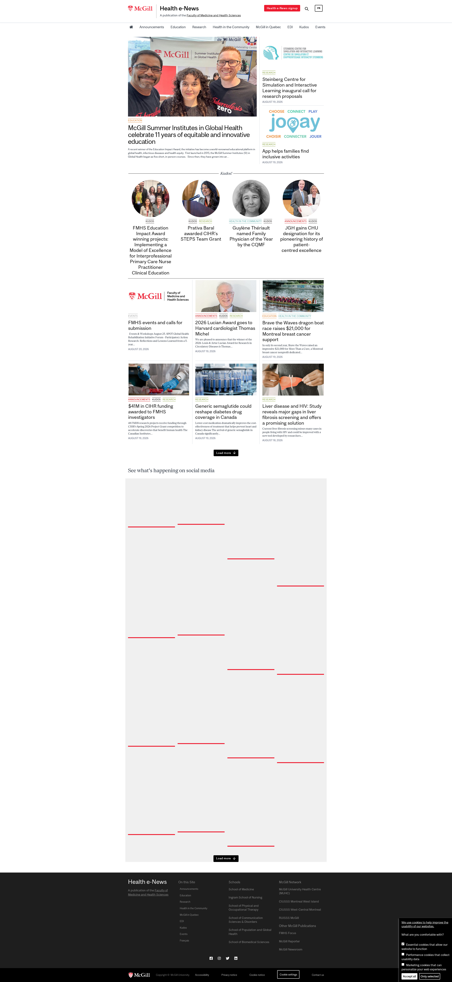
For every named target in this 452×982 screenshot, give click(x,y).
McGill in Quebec (268, 27)
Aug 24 (184, 857)
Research (199, 27)
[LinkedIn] (235, 958)
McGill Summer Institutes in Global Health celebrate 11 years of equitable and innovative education (188, 134)
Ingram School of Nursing (245, 897)
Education (178, 27)
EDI (290, 27)
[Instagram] (219, 958)
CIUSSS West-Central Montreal (300, 909)
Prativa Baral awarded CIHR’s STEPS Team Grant (201, 233)
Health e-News (179, 8)
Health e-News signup (282, 8)
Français (184, 940)
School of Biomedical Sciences (249, 942)
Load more (223, 452)
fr (318, 8)
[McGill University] (142, 9)
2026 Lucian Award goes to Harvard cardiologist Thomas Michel (225, 328)
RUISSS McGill (289, 918)
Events (320, 27)
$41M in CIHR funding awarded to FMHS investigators (150, 411)
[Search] (307, 9)
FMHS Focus (287, 933)
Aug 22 (134, 860)
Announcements (151, 27)
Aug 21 (234, 871)
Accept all (409, 976)
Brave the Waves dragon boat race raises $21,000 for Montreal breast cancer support (293, 331)
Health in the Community (231, 27)
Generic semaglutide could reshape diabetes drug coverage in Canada (223, 411)
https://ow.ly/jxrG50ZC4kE (146, 845)
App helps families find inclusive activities (285, 153)
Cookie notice (257, 975)
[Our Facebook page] (211, 958)
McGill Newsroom (290, 949)
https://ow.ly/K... (211, 846)
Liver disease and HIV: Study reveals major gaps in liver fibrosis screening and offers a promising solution (292, 414)
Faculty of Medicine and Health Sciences (214, 15)
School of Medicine (241, 889)
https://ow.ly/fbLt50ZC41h (295, 770)
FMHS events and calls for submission (155, 325)
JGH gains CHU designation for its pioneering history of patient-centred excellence (301, 239)
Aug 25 (283, 788)
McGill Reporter (289, 941)
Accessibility (202, 975)
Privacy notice (229, 975)
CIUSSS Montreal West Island (299, 901)
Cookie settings (288, 974)
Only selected (430, 976)
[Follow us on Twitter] (227, 958)
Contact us (318, 975)
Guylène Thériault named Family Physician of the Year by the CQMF (251, 236)
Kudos (304, 27)
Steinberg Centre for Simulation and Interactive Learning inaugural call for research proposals (289, 88)
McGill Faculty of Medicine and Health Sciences (300, 783)
